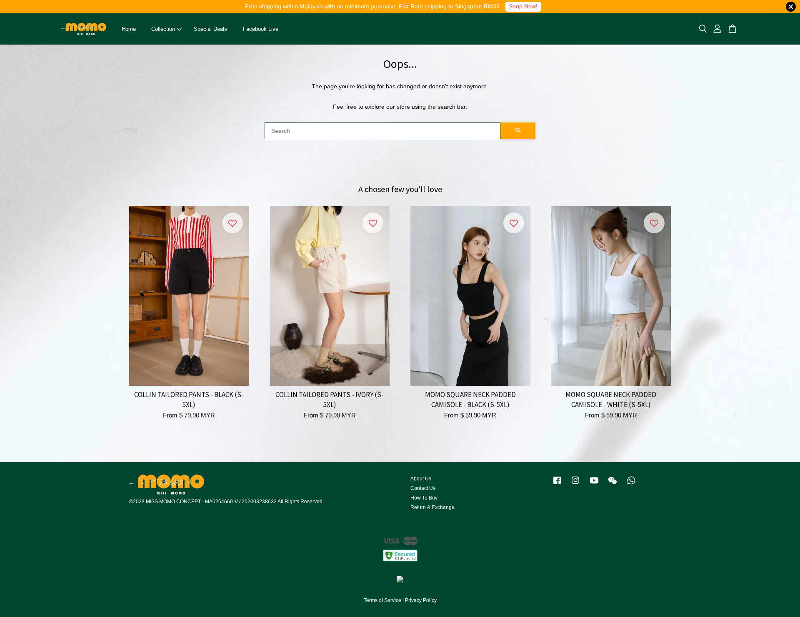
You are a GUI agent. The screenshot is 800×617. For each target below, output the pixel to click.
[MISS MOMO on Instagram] (575, 484)
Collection (163, 29)
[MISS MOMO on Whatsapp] (631, 484)
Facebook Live (260, 29)
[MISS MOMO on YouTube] (594, 484)
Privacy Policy (421, 600)
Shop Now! (523, 6)
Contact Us (422, 488)
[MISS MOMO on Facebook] (557, 484)
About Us (420, 479)
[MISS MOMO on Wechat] (612, 484)
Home (129, 29)
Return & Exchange (432, 507)
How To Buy (424, 498)
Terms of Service (382, 600)
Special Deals (210, 29)
